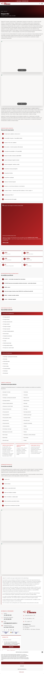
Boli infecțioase (5, 394)
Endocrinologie (5, 366)
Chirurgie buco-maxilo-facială (8, 347)
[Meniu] (42, 4)
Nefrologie (25, 403)
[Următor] (24, 70)
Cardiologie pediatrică (6, 400)
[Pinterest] (9, 630)
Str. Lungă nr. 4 (28, 621)
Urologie (4, 340)
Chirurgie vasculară (6, 328)
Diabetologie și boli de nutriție (7, 431)
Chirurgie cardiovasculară (7, 321)
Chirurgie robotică (6, 324)
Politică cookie (21, 671)
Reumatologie (5, 373)
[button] (42, 652)
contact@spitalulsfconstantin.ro (10, 623)
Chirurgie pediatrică (6, 414)
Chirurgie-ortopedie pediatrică (8, 331)
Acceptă (22, 662)
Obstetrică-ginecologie (7, 343)
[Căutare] (40, 4)
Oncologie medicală (6, 368)
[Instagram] (4, 630)
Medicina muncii (26, 397)
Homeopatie (26, 394)
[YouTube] (13, 630)
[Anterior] (19, 70)
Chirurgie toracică (6, 319)
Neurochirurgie (5, 333)
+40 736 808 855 (7, 619)
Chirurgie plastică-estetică (7, 345)
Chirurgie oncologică (6, 326)
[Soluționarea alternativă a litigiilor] (14, 632)
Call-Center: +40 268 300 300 (22, 1)
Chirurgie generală (6, 317)
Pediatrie (25, 426)
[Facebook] (2, 630)
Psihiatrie (25, 431)
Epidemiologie (5, 437)
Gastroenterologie (6, 361)
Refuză (22, 666)
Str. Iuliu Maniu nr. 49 (29, 618)
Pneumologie (5, 363)
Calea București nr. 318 (30, 615)
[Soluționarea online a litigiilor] (5, 632)
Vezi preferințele (22, 669)
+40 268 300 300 (7, 615)
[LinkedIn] (11, 630)
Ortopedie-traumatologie (28, 423)
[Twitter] (6, 630)
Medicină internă (26, 400)
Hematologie (5, 370)
